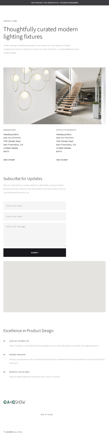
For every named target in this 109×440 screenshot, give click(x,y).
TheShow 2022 (12, 432)
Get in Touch (47, 414)
